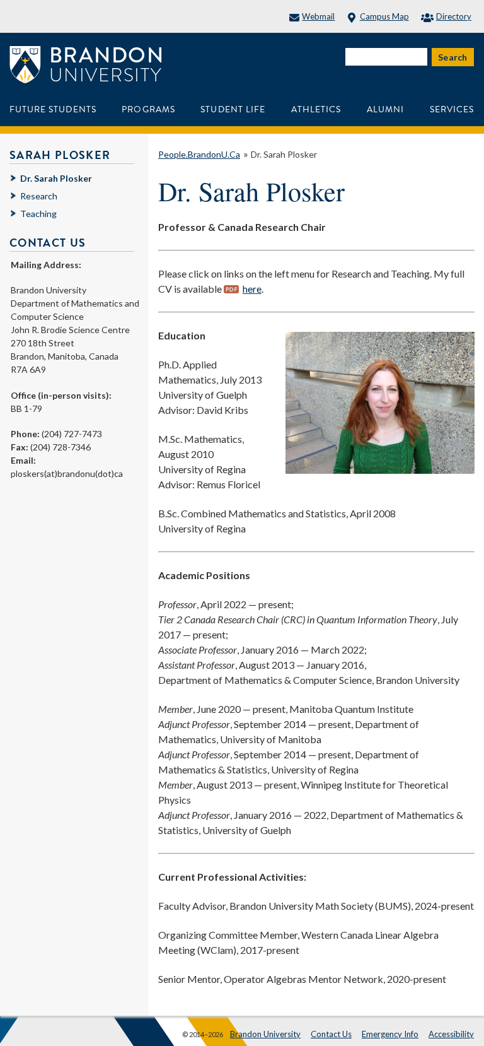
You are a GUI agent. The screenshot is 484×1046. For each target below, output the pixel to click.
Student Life (232, 109)
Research (38, 196)
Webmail (318, 16)
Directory (453, 16)
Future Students (52, 109)
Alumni (385, 109)
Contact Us (331, 1034)
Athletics (316, 109)
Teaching (38, 213)
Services (452, 109)
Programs (148, 109)
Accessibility (451, 1034)
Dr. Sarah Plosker (284, 154)
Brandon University (265, 1034)
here (252, 289)
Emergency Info (390, 1034)
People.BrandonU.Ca (199, 154)
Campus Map (384, 16)
